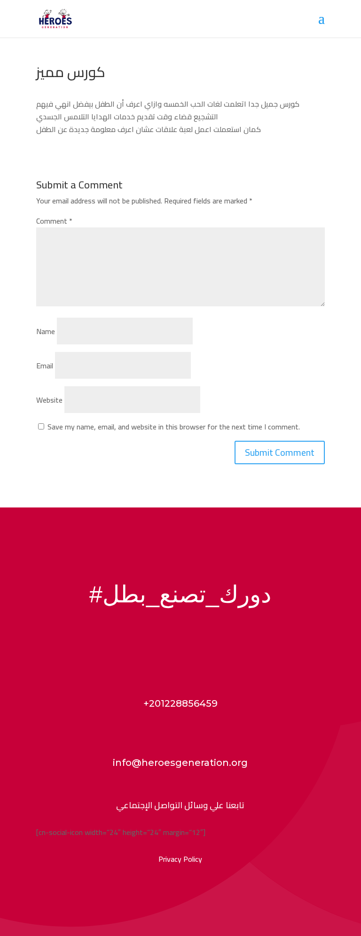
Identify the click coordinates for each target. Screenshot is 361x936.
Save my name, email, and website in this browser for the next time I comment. (173, 427)
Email (44, 366)
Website (49, 400)
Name (45, 331)
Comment (54, 221)
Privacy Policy (180, 859)
